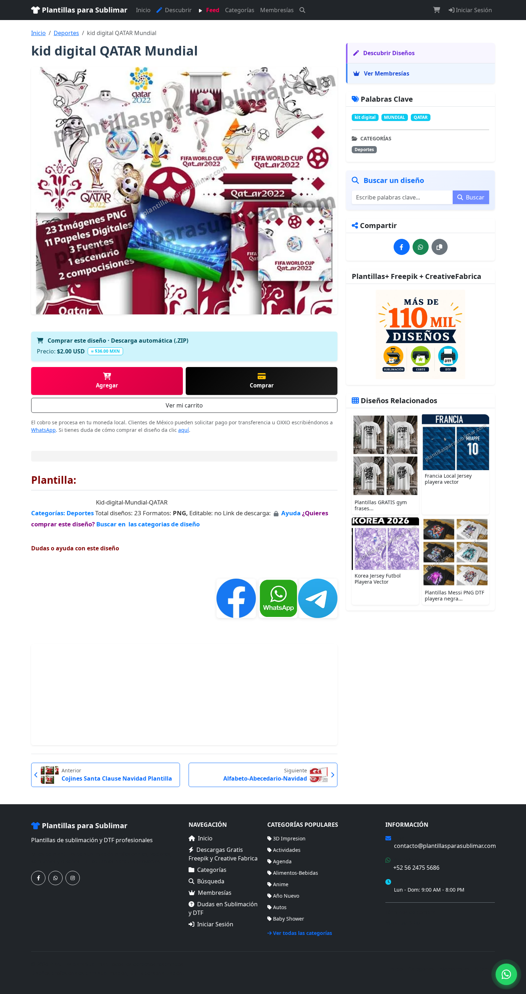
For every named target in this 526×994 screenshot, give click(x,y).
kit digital (365, 117)
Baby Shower (288, 918)
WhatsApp (43, 429)
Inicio (143, 10)
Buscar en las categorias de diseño (148, 524)
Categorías (239, 10)
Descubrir (178, 10)
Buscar (474, 197)
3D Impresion (289, 838)
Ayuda (291, 513)
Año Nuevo (286, 895)
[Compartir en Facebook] (402, 247)
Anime (280, 884)
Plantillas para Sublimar (83, 10)
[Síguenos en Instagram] (72, 878)
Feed (212, 10)
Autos (280, 907)
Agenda (282, 861)
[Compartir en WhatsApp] (421, 247)
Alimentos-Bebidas (295, 872)
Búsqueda (210, 881)
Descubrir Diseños (388, 53)
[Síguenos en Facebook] (38, 878)
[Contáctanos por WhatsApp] (55, 878)
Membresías (277, 10)
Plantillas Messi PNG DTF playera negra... (454, 595)
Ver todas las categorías (302, 933)
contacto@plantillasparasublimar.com (445, 846)
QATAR (421, 117)
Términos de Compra (410, 912)
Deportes (66, 33)
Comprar (262, 385)
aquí (183, 429)
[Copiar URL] (440, 247)
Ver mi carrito (184, 405)
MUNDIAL (394, 117)
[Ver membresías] (420, 334)
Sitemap (485, 968)
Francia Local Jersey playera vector (448, 478)
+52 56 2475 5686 (416, 868)
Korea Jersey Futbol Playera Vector (378, 578)
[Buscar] (302, 10)
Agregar (107, 385)
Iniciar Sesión (473, 10)
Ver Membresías (385, 73)
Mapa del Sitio (402, 922)
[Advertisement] (184, 694)
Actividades (287, 849)
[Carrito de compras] (436, 10)
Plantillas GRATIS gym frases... (381, 505)
